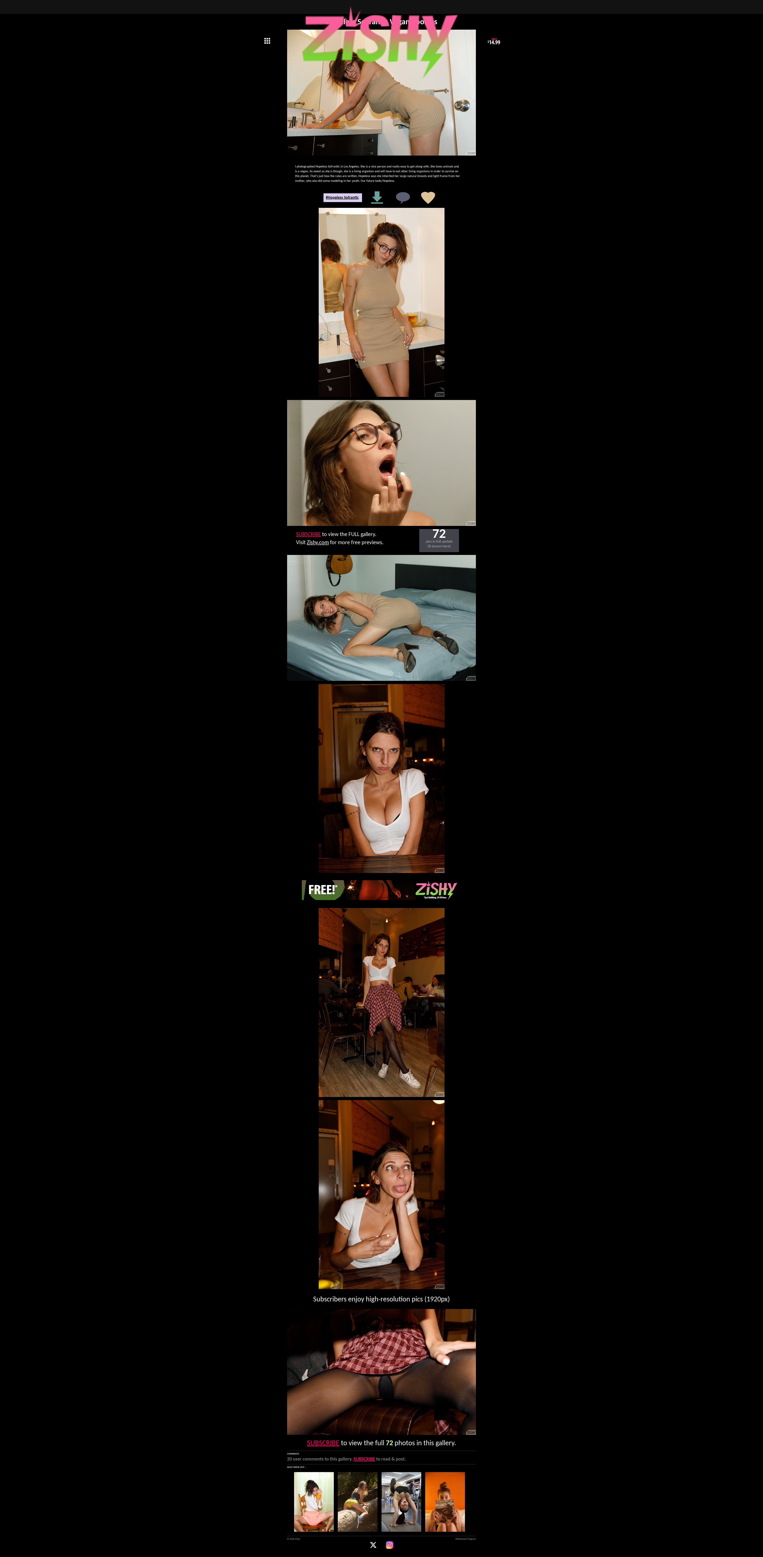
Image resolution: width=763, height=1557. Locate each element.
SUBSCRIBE (308, 534)
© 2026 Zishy (293, 1539)
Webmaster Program (465, 1539)
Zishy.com (318, 543)
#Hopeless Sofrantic (342, 198)
